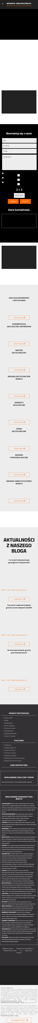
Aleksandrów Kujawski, (16, 923)
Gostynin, (15, 864)
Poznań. (34, 891)
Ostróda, (19, 916)
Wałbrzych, (4, 808)
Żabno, (3, 782)
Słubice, (13, 824)
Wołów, (12, 804)
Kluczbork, (28, 902)
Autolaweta (7, 745)
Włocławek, (18, 927)
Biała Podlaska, (15, 893)
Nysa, (16, 904)
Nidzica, (23, 912)
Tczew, (3, 833)
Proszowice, (28, 837)
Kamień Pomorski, (11, 818)
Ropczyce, (34, 931)
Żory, (19, 875)
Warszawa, (22, 866)
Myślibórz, (25, 816)
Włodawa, (4, 896)
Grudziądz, (12, 927)
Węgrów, (31, 854)
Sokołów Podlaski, (11, 856)
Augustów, (26, 937)
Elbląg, (11, 918)
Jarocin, (13, 883)
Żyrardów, (12, 854)
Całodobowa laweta (10, 733)
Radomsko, (12, 847)
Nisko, (24, 933)
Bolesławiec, (16, 810)
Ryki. (15, 900)
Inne (21, 950)
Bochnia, (4, 839)
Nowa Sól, (17, 824)
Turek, (27, 885)
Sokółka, (11, 941)
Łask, (28, 847)
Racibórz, (13, 873)
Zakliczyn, (7, 782)
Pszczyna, (12, 870)
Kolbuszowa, (25, 931)
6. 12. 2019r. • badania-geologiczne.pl (14, 590)
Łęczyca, (7, 852)
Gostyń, (3, 887)
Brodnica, (18, 921)
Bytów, (9, 831)
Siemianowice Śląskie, (28, 873)
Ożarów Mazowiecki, (7, 868)
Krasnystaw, (23, 896)
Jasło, (24, 929)
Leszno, (23, 887)
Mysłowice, (4, 875)
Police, (21, 816)
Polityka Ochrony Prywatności (24, 948)
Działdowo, (14, 916)
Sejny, (14, 937)
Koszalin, (30, 816)
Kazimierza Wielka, (15, 908)
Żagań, (16, 822)
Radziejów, (28, 923)
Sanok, (31, 929)
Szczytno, (18, 912)
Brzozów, (21, 929)
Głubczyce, (26, 904)
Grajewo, (21, 937)
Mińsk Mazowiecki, (22, 860)
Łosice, (13, 862)
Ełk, (10, 916)
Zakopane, (12, 837)
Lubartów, (8, 898)
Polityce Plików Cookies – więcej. (10, 1015)
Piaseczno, (7, 866)
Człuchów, (15, 833)
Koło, (18, 885)
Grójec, (25, 862)
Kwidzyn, (17, 831)
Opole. (33, 904)
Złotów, (3, 891)
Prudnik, (13, 904)
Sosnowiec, (19, 881)
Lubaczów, (8, 931)
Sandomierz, (26, 906)
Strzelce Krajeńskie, (6, 824)
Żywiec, (8, 870)
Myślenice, (33, 837)
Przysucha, (4, 858)
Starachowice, (30, 908)
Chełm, (12, 896)
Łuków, (32, 898)
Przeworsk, (19, 931)
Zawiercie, (18, 877)
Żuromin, (21, 854)
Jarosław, (4, 931)
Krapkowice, (23, 902)
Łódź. (8, 847)
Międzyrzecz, (23, 824)
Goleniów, (26, 818)
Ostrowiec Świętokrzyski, (18, 910)
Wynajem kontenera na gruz (13, 760)
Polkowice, (21, 810)
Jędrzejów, (8, 908)
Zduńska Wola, (24, 850)
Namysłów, (20, 904)
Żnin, (22, 925)
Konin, (21, 885)
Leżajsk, (17, 933)
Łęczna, (12, 898)
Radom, (27, 866)
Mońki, (17, 937)
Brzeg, (30, 904)
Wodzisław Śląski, (6, 873)
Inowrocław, (4, 925)
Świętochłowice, (19, 873)
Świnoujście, (19, 814)
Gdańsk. (4, 835)
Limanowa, (14, 839)
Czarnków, (25, 889)
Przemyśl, (13, 931)
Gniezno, (14, 885)
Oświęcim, (9, 841)
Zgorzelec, (10, 810)
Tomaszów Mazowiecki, (20, 847)
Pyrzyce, (18, 816)
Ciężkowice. (29, 782)
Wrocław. (4, 812)
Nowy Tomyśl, (5, 889)
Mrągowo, (27, 912)
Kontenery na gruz (10, 753)
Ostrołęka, (29, 858)
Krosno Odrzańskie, (31, 824)
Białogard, (20, 820)
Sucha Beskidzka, (25, 839)
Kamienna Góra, (29, 808)
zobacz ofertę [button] (18, 317)
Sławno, (14, 816)
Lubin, (25, 810)
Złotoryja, (12, 808)
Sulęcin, (33, 822)
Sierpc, (23, 856)
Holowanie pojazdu (10, 755)
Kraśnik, (29, 898)
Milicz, (8, 806)
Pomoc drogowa (9, 725)
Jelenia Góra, (5, 810)
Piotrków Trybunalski (25, 845)
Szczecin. (24, 820)
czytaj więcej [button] (18, 599)
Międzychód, (28, 887)
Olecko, (3, 916)
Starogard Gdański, (28, 831)
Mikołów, (30, 877)
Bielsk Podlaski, (5, 941)
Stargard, (9, 816)
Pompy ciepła (8, 718)
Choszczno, (14, 820)
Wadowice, (4, 841)
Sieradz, (9, 850)
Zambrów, (31, 937)
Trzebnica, (16, 804)
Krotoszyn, (21, 883)
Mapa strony (28, 950)
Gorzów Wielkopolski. (7, 827)
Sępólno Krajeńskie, (29, 925)
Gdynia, (33, 833)
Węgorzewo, (25, 914)
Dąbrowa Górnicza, (11, 877)
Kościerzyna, (21, 833)
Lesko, (34, 929)
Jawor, (35, 808)
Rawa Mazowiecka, (17, 852)
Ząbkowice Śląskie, (14, 806)
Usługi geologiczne (10, 747)
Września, (32, 885)
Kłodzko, (26, 806)
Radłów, (24, 782)
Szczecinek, (4, 816)
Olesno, (18, 902)
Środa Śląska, (23, 804)
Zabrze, (10, 881)
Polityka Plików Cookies (10, 950)
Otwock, (12, 866)
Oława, (32, 804)
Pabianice (17, 845)
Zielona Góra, (22, 822)
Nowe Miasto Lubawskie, (27, 916)
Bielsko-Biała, (5, 881)
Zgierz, (13, 845)
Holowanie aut (8, 731)
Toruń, (22, 927)
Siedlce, (26, 856)
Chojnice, (11, 833)
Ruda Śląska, (15, 875)
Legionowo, (16, 866)
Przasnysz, (10, 858)
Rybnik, (23, 875)
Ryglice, (20, 782)
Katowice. (31, 881)
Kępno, (16, 883)
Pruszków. (14, 868)
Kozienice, (21, 862)
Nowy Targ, (32, 839)
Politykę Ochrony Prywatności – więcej (11, 1001)
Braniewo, (7, 918)
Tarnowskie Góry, (14, 879)
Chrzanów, (19, 841)
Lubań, (23, 808)
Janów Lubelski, (23, 898)
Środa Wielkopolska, (20, 891)
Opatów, (4, 908)
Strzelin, (28, 804)
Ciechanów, (25, 864)
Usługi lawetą (8, 723)
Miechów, (17, 837)
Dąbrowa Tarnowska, (27, 841)
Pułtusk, (31, 856)
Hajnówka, (28, 939)
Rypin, (3, 923)
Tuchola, (8, 927)
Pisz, (33, 914)
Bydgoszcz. (27, 927)
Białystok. (16, 941)
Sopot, (29, 833)
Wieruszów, (18, 850)
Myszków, (26, 870)
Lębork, (13, 831)
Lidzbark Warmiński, (7, 914)
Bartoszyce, (19, 914)
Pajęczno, (31, 847)
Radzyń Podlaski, (28, 893)
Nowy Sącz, (9, 839)
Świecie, (3, 927)
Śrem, (27, 891)
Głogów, (29, 810)
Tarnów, (3, 843)
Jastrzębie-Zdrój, (29, 875)
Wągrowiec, (32, 889)
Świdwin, (31, 814)
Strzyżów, (4, 933)
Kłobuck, (25, 879)
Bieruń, (17, 870)
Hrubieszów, (17, 896)
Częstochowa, (25, 881)
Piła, (29, 889)
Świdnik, (17, 898)
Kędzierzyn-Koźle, (6, 904)
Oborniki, (7, 891)
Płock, (3, 866)
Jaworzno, (4, 877)
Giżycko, (7, 916)
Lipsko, (16, 862)
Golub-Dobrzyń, (29, 921)
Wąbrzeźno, (8, 923)
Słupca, (24, 885)
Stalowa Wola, (29, 933)
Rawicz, (10, 889)
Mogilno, (10, 925)
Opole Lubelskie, (6, 900)
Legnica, (33, 810)
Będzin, (23, 877)
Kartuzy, (20, 829)
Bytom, (29, 879)
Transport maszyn (9, 736)
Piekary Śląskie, (5, 879)
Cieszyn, (21, 870)
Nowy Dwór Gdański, (27, 829)
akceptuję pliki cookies (18, 1020)
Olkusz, (14, 841)
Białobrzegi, (31, 864)
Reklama (19, 953)
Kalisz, (30, 891)
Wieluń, (13, 850)
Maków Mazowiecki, (7, 862)
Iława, (3, 918)
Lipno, (24, 923)
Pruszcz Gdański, (13, 829)
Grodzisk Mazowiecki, (7, 864)
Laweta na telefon (9, 750)
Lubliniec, (20, 879)
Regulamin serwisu (7, 948)
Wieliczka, (22, 837)
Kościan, (19, 887)
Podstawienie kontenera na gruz (14, 758)
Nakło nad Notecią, (16, 925)
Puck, (33, 829)
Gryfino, (18, 818)
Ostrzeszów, (5, 885)
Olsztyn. (15, 918)
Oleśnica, (4, 806)
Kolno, (23, 939)
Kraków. (8, 843)
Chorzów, (9, 875)
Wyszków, (26, 854)
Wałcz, (26, 814)
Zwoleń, (17, 854)
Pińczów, (31, 906)
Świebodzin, (28, 822)
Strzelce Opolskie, (12, 902)
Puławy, (12, 900)
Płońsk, (14, 858)
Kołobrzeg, (4, 818)
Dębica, (13, 933)
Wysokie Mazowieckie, (7, 939)
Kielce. (30, 910)
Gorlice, (19, 839)
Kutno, (3, 852)
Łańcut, (29, 931)
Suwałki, (11, 937)
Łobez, (23, 814)
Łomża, (20, 939)
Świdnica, (21, 806)
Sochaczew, (18, 856)
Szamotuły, (12, 891)
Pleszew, (10, 885)
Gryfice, (22, 818)
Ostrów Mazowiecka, (21, 858)
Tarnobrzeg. (4, 935)
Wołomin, (31, 866)
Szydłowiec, (4, 856)
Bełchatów (4, 847)
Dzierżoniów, (31, 806)
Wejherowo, (4, 831)
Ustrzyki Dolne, (14, 929)
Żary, (14, 822)
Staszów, (20, 906)
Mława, (15, 860)
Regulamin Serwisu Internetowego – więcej (12, 1002)
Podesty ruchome (9, 728)
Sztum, (6, 833)
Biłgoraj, (8, 896)
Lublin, (10, 893)
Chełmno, (22, 921)
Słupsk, (26, 833)
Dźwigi (6, 720)
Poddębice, (4, 850)
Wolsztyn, (14, 889)
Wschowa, (10, 822)
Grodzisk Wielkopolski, (11, 887)
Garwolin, (20, 864)
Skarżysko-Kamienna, (7, 910)
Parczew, (21, 893)
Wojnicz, (12, 782)
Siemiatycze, (16, 939)
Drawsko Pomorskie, (7, 820)
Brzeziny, (9, 845)
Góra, (8, 808)
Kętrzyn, (14, 914)
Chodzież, (19, 889)
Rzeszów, (9, 933)
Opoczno (33, 845)
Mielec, (21, 933)
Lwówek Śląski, (18, 808)
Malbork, (22, 831)
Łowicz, (11, 852)
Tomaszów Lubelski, (31, 896)
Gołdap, (30, 914)
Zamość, (3, 898)
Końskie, (27, 910)
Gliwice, (14, 881)
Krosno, (28, 929)
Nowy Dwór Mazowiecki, (8, 860)
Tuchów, (17, 782)
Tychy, (26, 877)
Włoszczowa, (15, 906)
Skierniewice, (31, 850)
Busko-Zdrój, (24, 908)
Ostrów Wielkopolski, (29, 883)
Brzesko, (34, 841)
